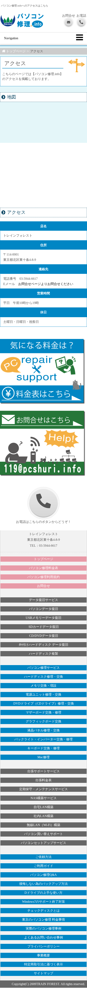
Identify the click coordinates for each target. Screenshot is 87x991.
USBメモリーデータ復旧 (43, 618)
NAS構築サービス (44, 798)
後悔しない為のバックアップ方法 (43, 883)
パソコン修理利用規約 (43, 577)
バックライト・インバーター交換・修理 (43, 739)
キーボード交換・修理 (43, 748)
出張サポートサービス (43, 771)
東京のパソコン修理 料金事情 (43, 919)
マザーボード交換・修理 (43, 712)
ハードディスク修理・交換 (43, 676)
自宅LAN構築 (43, 807)
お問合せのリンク (43, 443)
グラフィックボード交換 (43, 721)
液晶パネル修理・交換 (43, 730)
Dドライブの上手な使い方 (43, 892)
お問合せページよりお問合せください (45, 284)
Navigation (11, 38)
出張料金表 (43, 780)
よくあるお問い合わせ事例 (43, 937)
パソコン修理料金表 (43, 568)
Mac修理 (43, 757)
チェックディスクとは (43, 910)
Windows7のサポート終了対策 (43, 901)
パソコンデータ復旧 (43, 609)
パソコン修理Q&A (43, 874)
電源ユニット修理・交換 (43, 694)
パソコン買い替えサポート (43, 834)
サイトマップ (43, 973)
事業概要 (43, 955)
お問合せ (43, 586)
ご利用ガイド (43, 866)
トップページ (43, 559)
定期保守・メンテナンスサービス (43, 789)
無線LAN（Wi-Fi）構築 (43, 825)
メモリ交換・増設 (43, 685)
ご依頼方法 (43, 857)
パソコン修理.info (22, 22)
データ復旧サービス (43, 600)
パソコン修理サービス (43, 667)
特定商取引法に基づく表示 (43, 964)
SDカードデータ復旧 (44, 626)
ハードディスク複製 (43, 653)
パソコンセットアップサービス (43, 843)
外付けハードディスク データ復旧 (43, 644)
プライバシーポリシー (43, 946)
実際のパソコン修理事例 (43, 928)
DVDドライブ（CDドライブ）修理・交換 (43, 703)
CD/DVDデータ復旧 (43, 635)
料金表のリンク (43, 371)
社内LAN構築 (43, 816)
